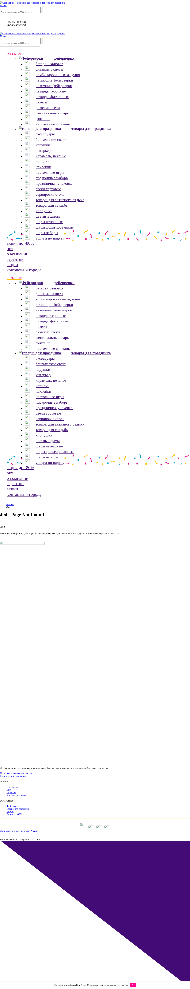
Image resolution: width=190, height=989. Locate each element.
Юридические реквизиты (13, 776)
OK (133, 985)
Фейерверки (13, 806)
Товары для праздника (18, 809)
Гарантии (11, 792)
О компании (13, 787)
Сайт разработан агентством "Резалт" (19, 831)
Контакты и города (16, 795)
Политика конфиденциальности (16, 773)
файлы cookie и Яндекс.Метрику (81, 985)
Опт (9, 789)
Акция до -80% (14, 814)
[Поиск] (41, 10)
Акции (10, 811)
